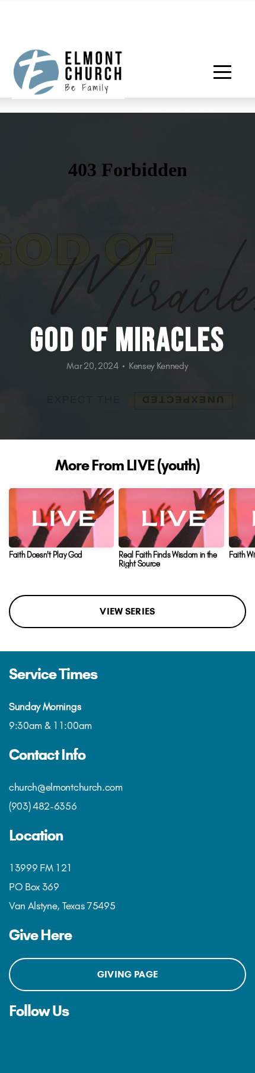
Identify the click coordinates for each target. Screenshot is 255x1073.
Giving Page (127, 974)
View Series (127, 611)
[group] (61, 528)
